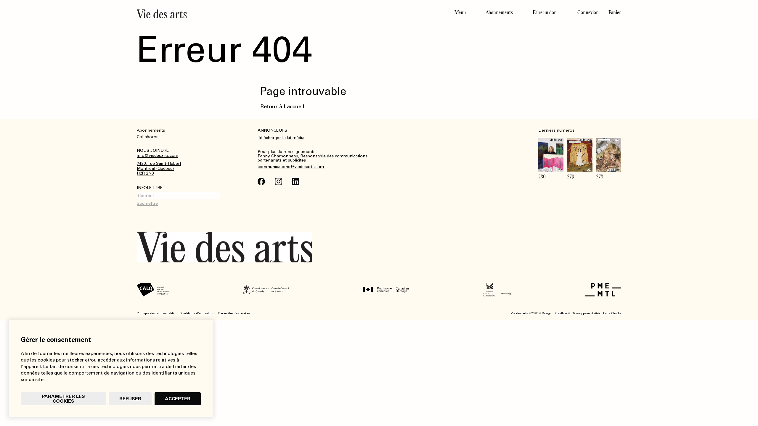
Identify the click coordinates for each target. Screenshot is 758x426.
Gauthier (561, 313)
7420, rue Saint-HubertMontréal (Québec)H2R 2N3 (159, 168)
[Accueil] (255, 13)
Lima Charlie (612, 313)
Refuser (130, 398)
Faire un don (545, 12)
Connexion (588, 12)
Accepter (177, 398)
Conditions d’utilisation (196, 313)
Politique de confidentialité (155, 313)
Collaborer (147, 136)
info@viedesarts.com (157, 155)
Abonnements (499, 12)
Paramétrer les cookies (63, 398)
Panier (614, 12)
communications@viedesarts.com (291, 167)
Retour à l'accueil (282, 106)
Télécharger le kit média (281, 137)
